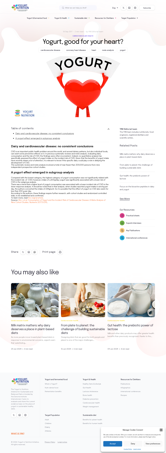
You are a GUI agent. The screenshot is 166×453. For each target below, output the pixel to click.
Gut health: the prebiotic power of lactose (134, 177)
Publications (125, 384)
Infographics (125, 388)
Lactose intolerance (90, 391)
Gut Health (87, 388)
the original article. (36, 198)
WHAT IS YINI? (17, 433)
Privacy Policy (50, 442)
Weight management (91, 406)
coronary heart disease (76, 50)
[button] (161, 430)
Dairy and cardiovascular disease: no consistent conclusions (44, 133)
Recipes (124, 395)
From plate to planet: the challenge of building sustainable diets (136, 166)
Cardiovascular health (83, 36)
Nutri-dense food (51, 388)
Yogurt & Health (60, 18)
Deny (133, 444)
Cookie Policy (128, 449)
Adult (47, 420)
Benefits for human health (92, 423)
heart (94, 50)
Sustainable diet (80, 18)
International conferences (130, 391)
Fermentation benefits (53, 391)
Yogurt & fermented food (37, 18)
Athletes (48, 431)
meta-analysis (108, 50)
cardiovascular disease (50, 50)
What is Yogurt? (51, 384)
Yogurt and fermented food (56, 379)
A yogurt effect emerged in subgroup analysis (37, 138)
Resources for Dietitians (104, 18)
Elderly (47, 427)
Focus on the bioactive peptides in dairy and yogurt (137, 188)
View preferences (153, 444)
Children (48, 423)
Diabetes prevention (90, 399)
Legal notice (137, 449)
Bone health (87, 395)
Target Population (128, 18)
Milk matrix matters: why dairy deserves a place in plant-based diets (137, 155)
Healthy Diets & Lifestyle (92, 384)
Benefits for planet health (92, 420)
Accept (113, 444)
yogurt (122, 50)
